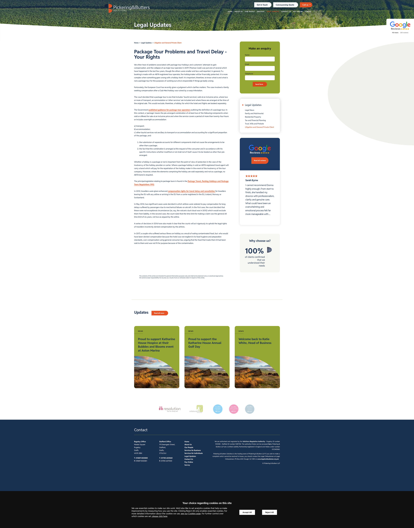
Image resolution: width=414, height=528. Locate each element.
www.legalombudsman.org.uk (268, 459)
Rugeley (137, 441)
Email (247, 64)
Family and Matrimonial (254, 113)
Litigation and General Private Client (167, 43)
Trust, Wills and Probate (254, 123)
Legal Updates (273, 12)
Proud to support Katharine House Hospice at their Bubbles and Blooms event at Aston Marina (156, 344)
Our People (250, 12)
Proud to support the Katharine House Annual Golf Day (204, 343)
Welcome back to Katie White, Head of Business (255, 341)
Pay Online (298, 12)
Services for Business (192, 450)
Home (230, 12)
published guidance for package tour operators (169, 110)
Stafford (162, 441)
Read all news (159, 313)
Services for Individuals (193, 453)
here (270, 444)
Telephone (249, 74)
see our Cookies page (191, 513)
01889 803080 (142, 458)
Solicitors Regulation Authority (254, 441)
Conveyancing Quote (285, 5)
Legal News (249, 110)
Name (247, 55)
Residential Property (253, 117)
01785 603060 (166, 458)
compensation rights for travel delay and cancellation (191, 191)
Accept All (247, 512)
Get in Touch (262, 5)
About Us (239, 12)
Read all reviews (260, 160)
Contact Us (286, 12)
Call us (305, 5)
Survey (308, 12)
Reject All (269, 512)
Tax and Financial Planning (255, 120)
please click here (159, 516)
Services (260, 12)
